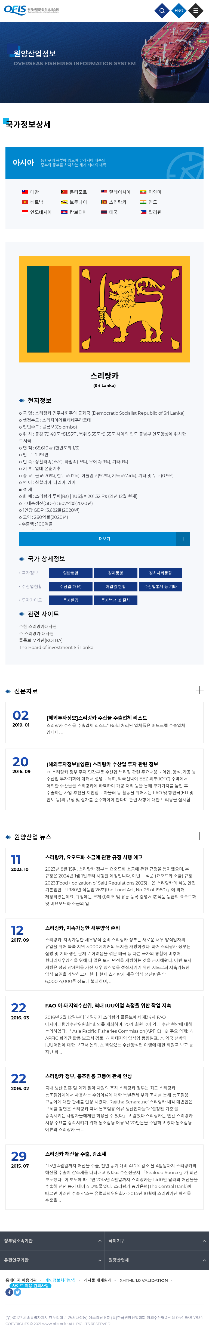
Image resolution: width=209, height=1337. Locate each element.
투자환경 (70, 600)
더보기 (104, 538)
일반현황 (70, 573)
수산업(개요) (71, 586)
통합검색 (162, 10)
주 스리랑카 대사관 (36, 633)
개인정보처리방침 (60, 1280)
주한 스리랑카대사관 (38, 626)
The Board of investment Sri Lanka (56, 647)
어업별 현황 (116, 586)
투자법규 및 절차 (115, 600)
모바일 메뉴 (196, 10)
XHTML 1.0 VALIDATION (144, 1280)
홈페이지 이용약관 (21, 1280)
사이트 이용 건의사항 (30, 1285)
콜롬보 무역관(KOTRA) (41, 640)
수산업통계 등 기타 (160, 586)
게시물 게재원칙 (98, 1280)
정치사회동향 (160, 573)
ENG (179, 10)
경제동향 (115, 573)
